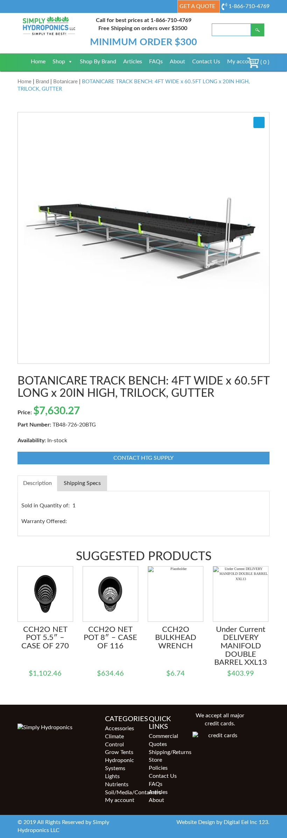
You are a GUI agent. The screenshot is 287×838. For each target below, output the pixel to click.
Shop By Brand (98, 61)
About (177, 61)
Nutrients (116, 784)
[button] (259, 122)
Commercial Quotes (163, 740)
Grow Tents (119, 752)
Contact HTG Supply (143, 458)
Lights (112, 776)
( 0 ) (264, 62)
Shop (58, 61)
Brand (42, 81)
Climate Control (114, 740)
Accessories (119, 728)
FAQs (156, 61)
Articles (132, 61)
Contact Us (206, 61)
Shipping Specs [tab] (82, 483)
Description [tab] (37, 483)
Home (38, 61)
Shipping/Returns (165, 752)
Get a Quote (197, 6)
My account (242, 61)
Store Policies (158, 764)
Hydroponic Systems (119, 764)
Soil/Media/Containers (121, 792)
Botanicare (65, 81)
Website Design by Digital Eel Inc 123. (223, 822)
